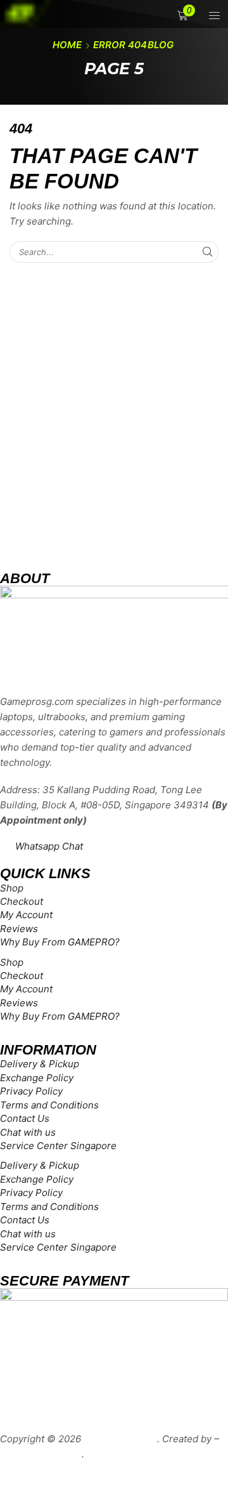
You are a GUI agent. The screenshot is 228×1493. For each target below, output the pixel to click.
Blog (161, 45)
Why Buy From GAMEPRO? (60, 942)
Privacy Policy (31, 1091)
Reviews (19, 929)
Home (67, 45)
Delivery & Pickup (39, 1064)
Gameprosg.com (120, 1439)
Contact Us (24, 1118)
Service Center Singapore (58, 1146)
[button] (212, 15)
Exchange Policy (36, 1078)
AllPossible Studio (41, 1454)
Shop (11, 888)
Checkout (21, 901)
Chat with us (28, 1132)
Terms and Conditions (49, 1105)
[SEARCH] (207, 252)
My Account (26, 915)
